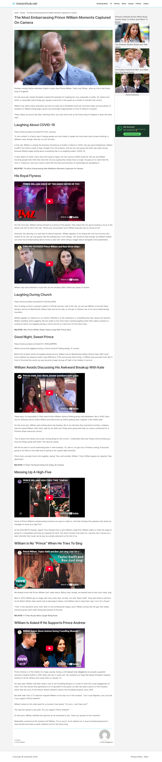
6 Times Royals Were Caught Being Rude (40, 615)
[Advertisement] (132, 110)
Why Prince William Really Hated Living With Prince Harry (47, 330)
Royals (131, 4)
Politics (138, 4)
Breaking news (102, 4)
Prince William (20, 742)
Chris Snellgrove (107, 742)
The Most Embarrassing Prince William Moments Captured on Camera (52, 13)
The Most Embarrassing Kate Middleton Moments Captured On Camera (53, 168)
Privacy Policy (137, 757)
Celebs (146, 4)
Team (146, 757)
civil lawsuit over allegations (75, 672)
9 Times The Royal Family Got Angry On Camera (43, 465)
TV (111, 4)
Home (16, 13)
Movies (117, 4)
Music (124, 4)
